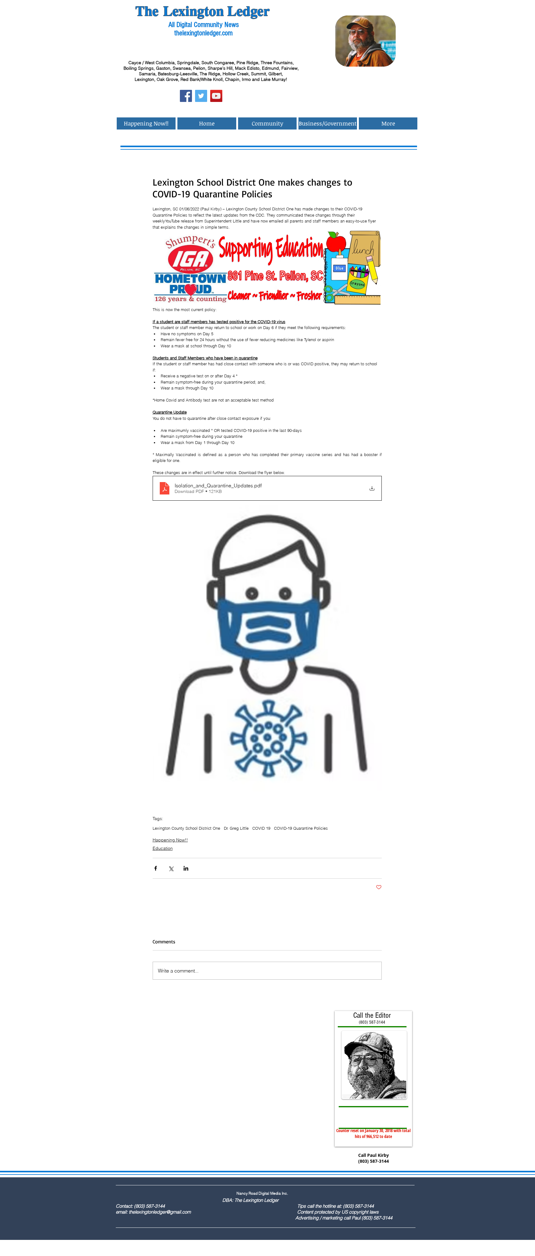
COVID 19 (261, 828)
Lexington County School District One (186, 828)
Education (163, 848)
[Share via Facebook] (156, 868)
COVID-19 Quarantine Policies (301, 828)
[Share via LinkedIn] (186, 868)
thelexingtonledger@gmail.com (160, 1212)
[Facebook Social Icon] (186, 96)
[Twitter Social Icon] (201, 96)
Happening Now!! (170, 840)
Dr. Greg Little (236, 828)
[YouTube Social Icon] (216, 96)
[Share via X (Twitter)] (171, 868)
